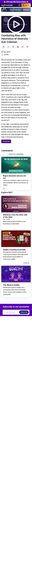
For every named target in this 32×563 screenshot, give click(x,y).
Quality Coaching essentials (14, 250)
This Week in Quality (11, 285)
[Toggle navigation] (19, 5)
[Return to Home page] (7, 5)
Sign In (26, 5)
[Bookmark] (13, 47)
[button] (27, 47)
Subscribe (24, 312)
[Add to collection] (18, 47)
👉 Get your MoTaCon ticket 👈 (16, 2)
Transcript (6, 141)
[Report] (22, 47)
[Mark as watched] (8, 47)
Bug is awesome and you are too (14, 176)
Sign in (11, 154)
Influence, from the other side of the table (15, 215)
